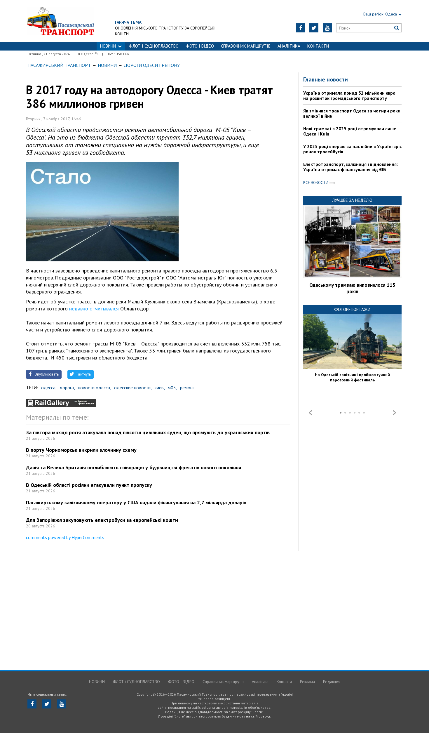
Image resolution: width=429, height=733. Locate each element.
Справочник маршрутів (246, 46)
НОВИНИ (108, 46)
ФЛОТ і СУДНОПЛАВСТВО (154, 46)
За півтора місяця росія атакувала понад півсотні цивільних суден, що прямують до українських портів (148, 432)
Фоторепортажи (352, 309)
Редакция (331, 681)
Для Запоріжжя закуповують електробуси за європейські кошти (102, 520)
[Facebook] (300, 27)
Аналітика (289, 46)
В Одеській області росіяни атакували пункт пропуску (89, 485)
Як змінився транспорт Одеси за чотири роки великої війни (351, 113)
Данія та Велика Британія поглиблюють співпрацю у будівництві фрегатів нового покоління (133, 467)
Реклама (307, 681)
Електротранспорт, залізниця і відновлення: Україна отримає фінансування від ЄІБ (350, 166)
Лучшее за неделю (352, 200)
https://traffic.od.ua (60, 21)
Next (394, 413)
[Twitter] (313, 27)
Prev (310, 413)
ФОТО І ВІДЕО (200, 46)
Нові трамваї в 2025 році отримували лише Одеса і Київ (349, 131)
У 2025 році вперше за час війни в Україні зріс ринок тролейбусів (352, 148)
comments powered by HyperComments (65, 537)
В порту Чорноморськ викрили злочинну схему (81, 450)
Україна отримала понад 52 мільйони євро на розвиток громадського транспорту (349, 95)
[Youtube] (327, 27)
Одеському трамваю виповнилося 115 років (352, 288)
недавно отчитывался (94, 308)
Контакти (318, 46)
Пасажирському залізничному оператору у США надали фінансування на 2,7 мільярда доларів (136, 502)
